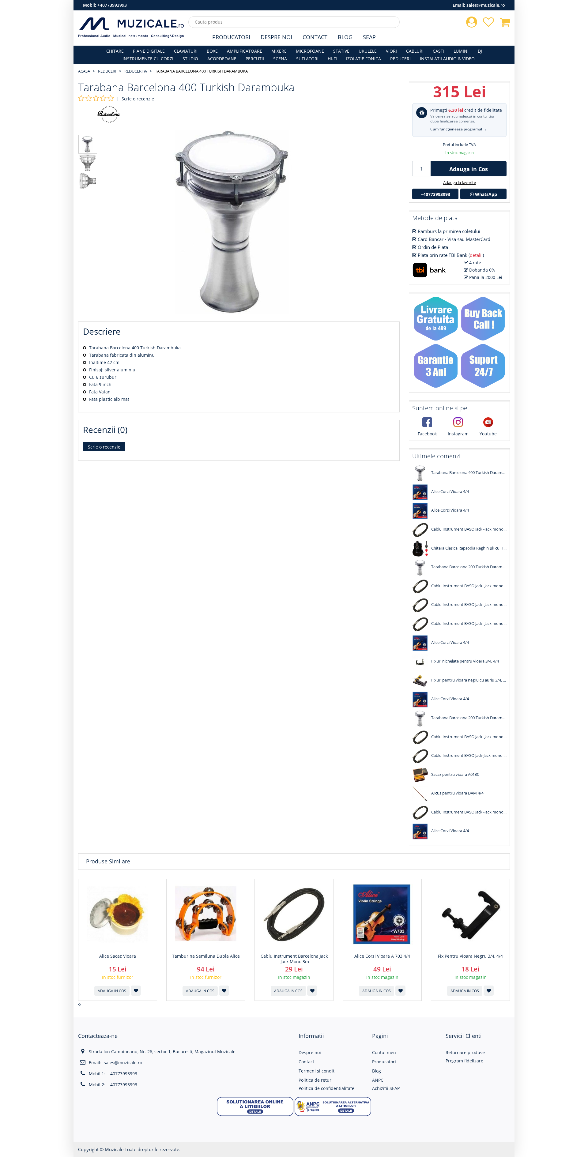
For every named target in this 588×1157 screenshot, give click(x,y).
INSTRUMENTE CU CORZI (148, 59)
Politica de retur (315, 1080)
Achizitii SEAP (386, 1088)
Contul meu (384, 1052)
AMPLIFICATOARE (244, 51)
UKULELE (368, 51)
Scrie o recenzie (138, 99)
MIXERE (279, 51)
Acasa (84, 71)
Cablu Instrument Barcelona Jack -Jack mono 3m (294, 958)
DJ (480, 51)
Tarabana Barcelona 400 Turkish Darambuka (201, 71)
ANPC (377, 1080)
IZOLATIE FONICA (363, 59)
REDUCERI (400, 59)
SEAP (369, 37)
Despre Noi (276, 37)
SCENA (280, 59)
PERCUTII (255, 59)
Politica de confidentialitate (326, 1088)
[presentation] (79, 1004)
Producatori (231, 37)
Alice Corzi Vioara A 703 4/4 (382, 956)
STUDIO (190, 59)
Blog (345, 37)
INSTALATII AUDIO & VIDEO (447, 59)
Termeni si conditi (317, 1071)
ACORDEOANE (221, 59)
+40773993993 (112, 5)
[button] (255, 1106)
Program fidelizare (464, 1061)
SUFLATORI (307, 59)
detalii (476, 255)
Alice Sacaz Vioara (117, 956)
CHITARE (115, 51)
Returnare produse (465, 1052)
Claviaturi (186, 51)
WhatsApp (485, 194)
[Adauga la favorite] (136, 991)
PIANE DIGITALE (149, 51)
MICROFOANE (310, 51)
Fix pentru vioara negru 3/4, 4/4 (470, 956)
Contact (315, 37)
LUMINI (461, 51)
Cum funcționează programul (458, 129)
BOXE (212, 51)
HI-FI (332, 59)
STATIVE (341, 51)
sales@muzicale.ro (485, 5)
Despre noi (310, 1052)
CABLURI (415, 51)
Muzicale (114, 1149)
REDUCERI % (135, 71)
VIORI (391, 51)
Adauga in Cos (468, 169)
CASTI (438, 51)
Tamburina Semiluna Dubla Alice (206, 956)
